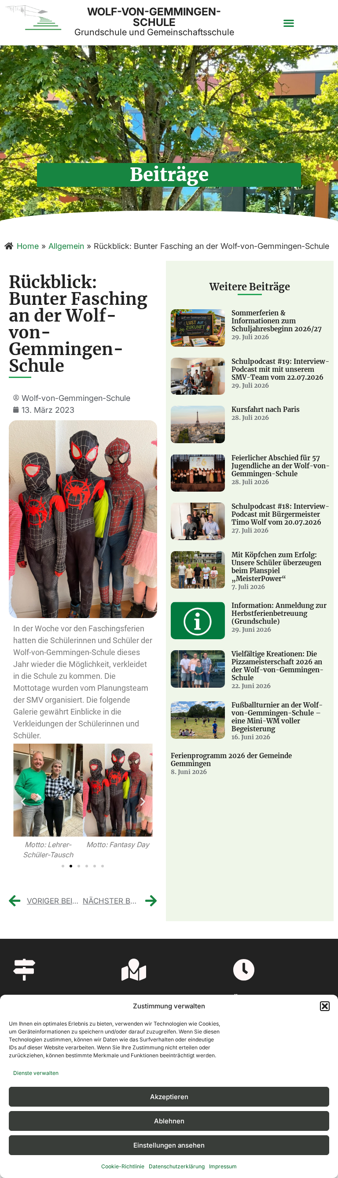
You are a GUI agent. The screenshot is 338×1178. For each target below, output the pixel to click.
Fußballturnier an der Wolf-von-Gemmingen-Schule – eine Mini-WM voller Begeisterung (277, 717)
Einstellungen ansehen (169, 1145)
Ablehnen (169, 1121)
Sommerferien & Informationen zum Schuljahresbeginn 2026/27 (276, 321)
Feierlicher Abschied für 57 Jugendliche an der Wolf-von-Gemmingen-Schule (280, 466)
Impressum (223, 1166)
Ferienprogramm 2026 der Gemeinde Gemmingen (231, 760)
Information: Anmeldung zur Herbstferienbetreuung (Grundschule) (279, 613)
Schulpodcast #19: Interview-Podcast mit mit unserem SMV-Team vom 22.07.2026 (280, 369)
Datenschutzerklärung (177, 1166)
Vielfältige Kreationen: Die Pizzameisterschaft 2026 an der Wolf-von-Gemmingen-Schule (277, 666)
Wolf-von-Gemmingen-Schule (154, 17)
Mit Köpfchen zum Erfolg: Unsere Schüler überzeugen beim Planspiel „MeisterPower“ (276, 567)
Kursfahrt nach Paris (265, 409)
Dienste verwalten (36, 1073)
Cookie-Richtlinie (122, 1166)
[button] (324, 1006)
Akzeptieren (169, 1097)
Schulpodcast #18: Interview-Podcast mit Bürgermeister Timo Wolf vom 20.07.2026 (280, 514)
